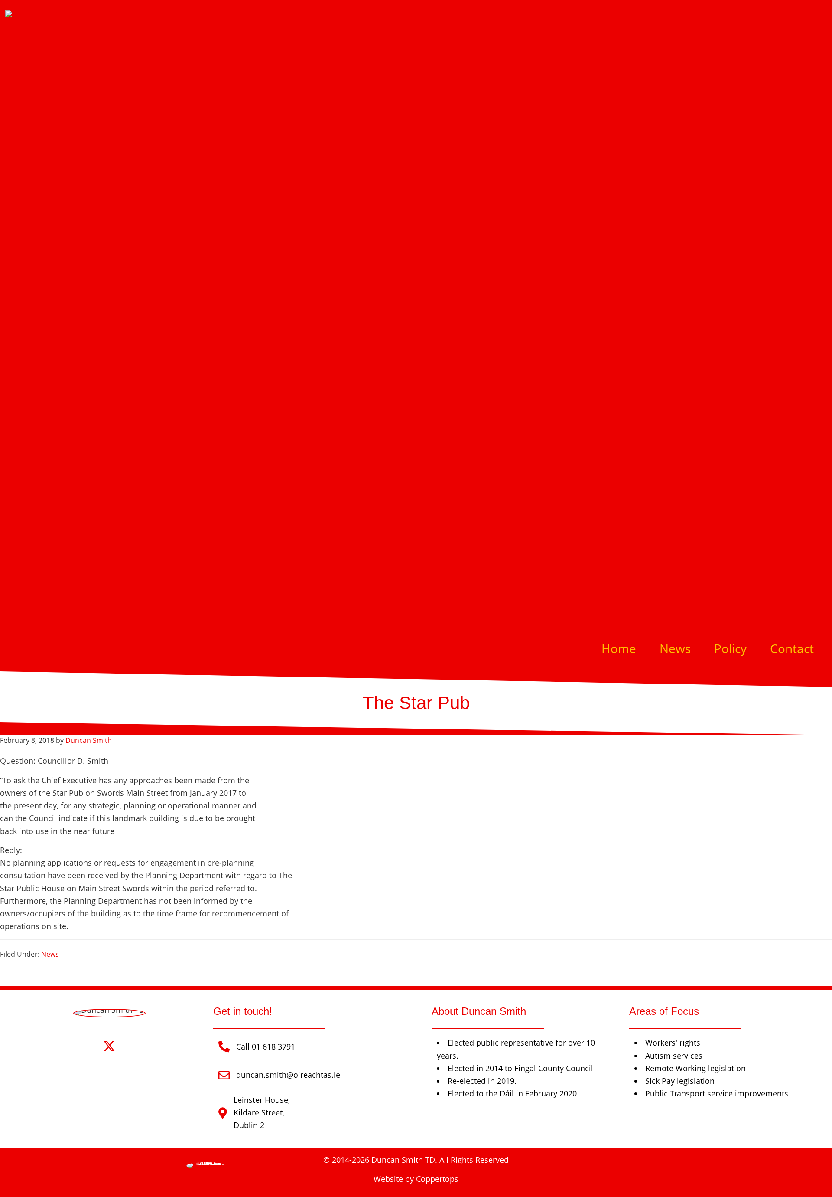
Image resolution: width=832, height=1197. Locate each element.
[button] (84, 1046)
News (50, 954)
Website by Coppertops (416, 1179)
